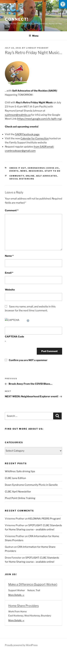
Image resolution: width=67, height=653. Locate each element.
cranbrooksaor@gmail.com (20, 150)
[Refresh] (28, 320)
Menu (35, 35)
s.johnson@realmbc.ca (18, 114)
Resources (36, 171)
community (16, 176)
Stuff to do (53, 171)
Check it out (17, 168)
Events (14, 171)
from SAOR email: (44, 146)
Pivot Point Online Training (20, 498)
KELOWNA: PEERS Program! (44, 518)
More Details (15, 594)
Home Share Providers (23, 605)
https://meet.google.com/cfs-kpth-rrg (39, 118)
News (23, 171)
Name (9, 255)
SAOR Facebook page (27, 134)
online (30, 176)
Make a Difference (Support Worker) (32, 584)
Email (9, 272)
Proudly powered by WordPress (21, 645)
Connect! (16, 19)
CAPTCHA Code (14, 336)
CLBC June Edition (15, 478)
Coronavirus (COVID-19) (43, 168)
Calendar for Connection (34, 138)
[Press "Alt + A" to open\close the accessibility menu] (63, 4)
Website (10, 289)
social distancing (21, 179)
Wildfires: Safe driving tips (20, 471)
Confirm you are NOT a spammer (27, 360)
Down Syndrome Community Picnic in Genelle (31, 484)
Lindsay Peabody (37, 48)
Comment (11, 210)
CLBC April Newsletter (18, 491)
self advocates (46, 176)
